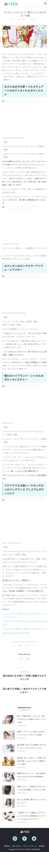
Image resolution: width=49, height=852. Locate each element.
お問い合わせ (16, 846)
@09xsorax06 (7, 423)
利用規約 (42, 846)
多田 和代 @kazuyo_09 (11, 543)
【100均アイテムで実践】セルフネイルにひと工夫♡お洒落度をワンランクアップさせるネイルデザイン (31, 816)
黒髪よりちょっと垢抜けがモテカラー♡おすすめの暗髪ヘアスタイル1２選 (31, 788)
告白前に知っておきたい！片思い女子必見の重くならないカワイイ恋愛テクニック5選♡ (31, 761)
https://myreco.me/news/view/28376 (15, 633)
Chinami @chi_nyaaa (10, 244)
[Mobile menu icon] (45, 3)
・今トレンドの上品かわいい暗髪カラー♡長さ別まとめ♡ (24, 629)
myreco (6, 28)
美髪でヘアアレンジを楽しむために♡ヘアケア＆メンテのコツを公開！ (31, 733)
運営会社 (7, 846)
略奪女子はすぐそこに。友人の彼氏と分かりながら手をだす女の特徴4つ (31, 775)
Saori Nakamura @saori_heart (13, 138)
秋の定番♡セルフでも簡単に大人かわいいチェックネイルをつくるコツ (31, 746)
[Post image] (8, 719)
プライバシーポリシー (29, 846)
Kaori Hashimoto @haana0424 (13, 313)
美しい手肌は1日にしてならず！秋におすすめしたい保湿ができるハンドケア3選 (31, 719)
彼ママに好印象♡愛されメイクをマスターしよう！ (31, 801)
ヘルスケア (27, 645)
